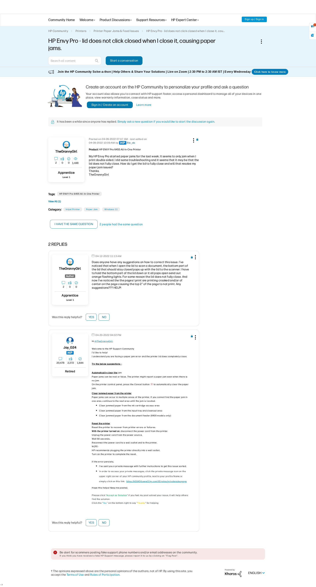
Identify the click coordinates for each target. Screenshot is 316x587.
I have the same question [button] (73, 224)
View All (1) (54, 201)
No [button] (104, 317)
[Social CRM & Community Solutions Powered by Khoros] (233, 572)
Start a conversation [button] (124, 60)
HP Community (58, 31)
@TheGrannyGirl (103, 341)
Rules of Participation (105, 574)
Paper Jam (92, 209)
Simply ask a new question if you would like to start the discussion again (165, 121)
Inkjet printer (73, 209)
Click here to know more (270, 71)
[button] (193, 140)
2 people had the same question (121, 224)
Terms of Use (75, 574)
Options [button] (263, 41)
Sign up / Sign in (254, 19)
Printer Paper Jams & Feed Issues (116, 31)
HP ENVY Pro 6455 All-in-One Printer (79, 194)
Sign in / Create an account (109, 105)
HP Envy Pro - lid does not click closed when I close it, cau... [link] (185, 31)
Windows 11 (111, 209)
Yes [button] (91, 317)
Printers (81, 31)
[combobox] (74, 60)
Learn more (143, 105)
